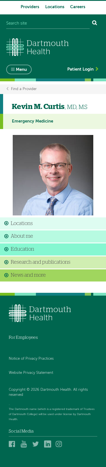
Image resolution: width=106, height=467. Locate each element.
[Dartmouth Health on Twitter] (36, 444)
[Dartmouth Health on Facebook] (13, 444)
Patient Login (80, 69)
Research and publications (40, 262)
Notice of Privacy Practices (31, 359)
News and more (28, 275)
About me (22, 236)
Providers (30, 7)
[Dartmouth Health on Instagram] (60, 444)
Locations (54, 7)
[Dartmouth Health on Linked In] (48, 444)
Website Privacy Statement (31, 373)
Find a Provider (24, 89)
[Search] (95, 23)
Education (22, 249)
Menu (21, 69)
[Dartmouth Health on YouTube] (25, 444)
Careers (77, 7)
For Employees (23, 337)
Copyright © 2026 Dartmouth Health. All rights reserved (48, 392)
